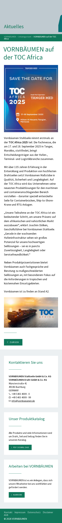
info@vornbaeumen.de (23, 400)
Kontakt (8, 512)
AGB (6, 515)
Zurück (14, 342)
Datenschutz (34, 512)
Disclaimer (48, 512)
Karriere (17, 495)
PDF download (21, 447)
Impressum (19, 512)
